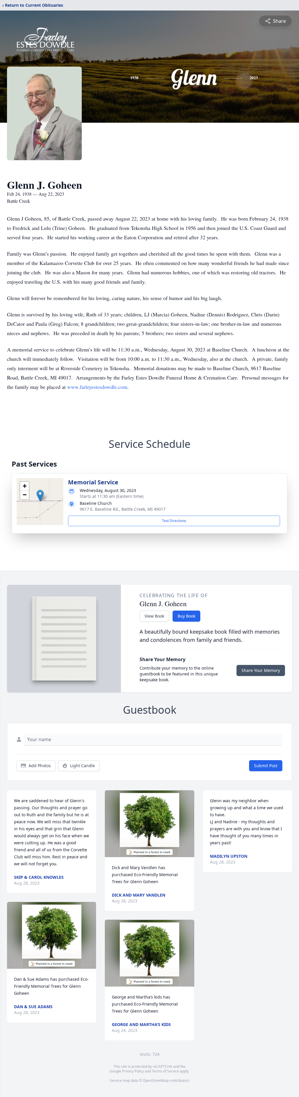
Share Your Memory (260, 670)
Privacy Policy (133, 1071)
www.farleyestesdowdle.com (97, 386)
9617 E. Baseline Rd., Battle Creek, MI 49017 (123, 509)
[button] (40, 496)
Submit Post (265, 765)
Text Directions (174, 520)
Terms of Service (165, 1071)
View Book (154, 616)
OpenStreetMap (156, 1080)
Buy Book (186, 616)
